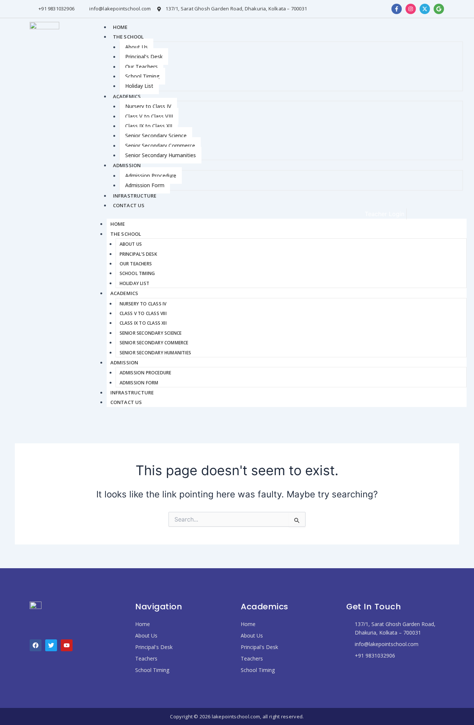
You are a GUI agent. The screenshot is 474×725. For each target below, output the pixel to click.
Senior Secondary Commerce (160, 145)
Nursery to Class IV (148, 106)
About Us (136, 46)
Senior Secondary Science (156, 135)
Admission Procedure (150, 175)
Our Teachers (141, 66)
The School (128, 36)
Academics (127, 96)
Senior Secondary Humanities (160, 155)
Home (120, 27)
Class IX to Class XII (148, 125)
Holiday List (139, 85)
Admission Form (144, 185)
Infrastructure (135, 195)
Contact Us (129, 205)
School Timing (142, 76)
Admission (127, 165)
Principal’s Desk (144, 56)
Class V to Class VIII (149, 116)
